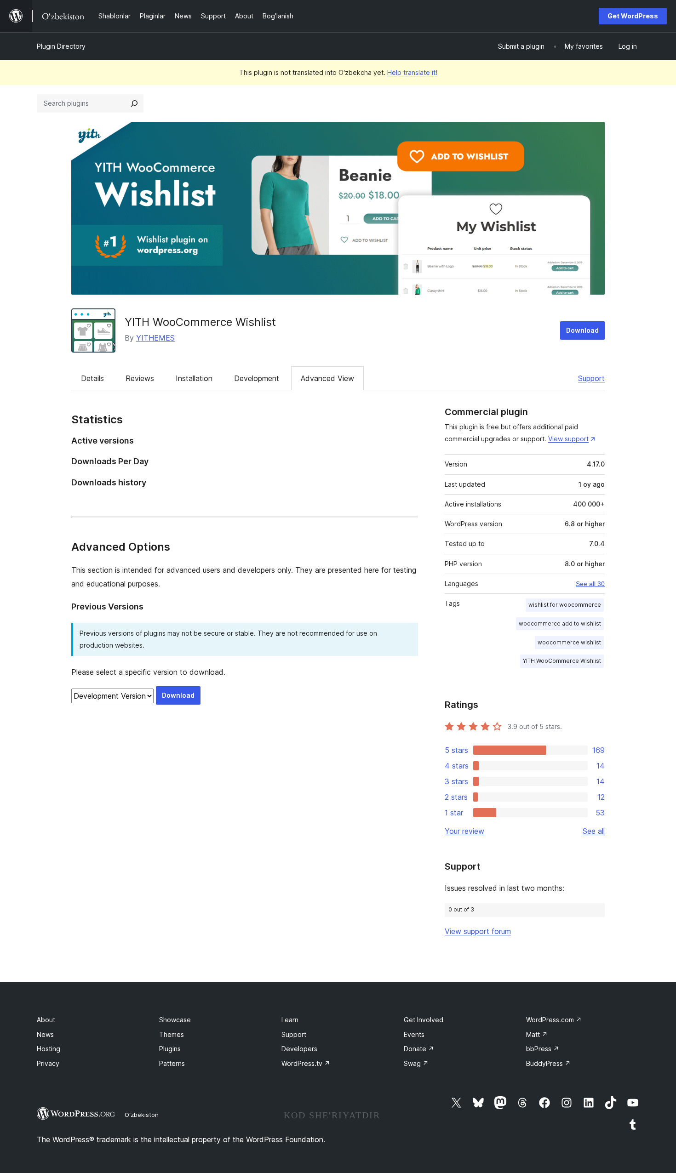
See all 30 (590, 583)
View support (568, 439)
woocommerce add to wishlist (560, 623)
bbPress (542, 1049)
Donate (419, 1049)
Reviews (140, 378)
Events (414, 1034)
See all (594, 831)
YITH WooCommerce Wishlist (200, 322)
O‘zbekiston (142, 1114)
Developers (299, 1049)
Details (92, 378)
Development (256, 378)
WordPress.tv (305, 1063)
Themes (171, 1034)
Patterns (172, 1063)
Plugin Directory (61, 46)
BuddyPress (548, 1063)
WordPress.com (554, 1020)
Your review (464, 831)
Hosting (48, 1049)
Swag (416, 1063)
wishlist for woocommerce (564, 604)
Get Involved (423, 1020)
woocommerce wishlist (569, 642)
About (46, 1020)
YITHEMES (155, 337)
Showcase (175, 1020)
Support (591, 378)
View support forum (478, 931)
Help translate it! (412, 72)
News (45, 1034)
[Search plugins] (134, 103)
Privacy (48, 1063)
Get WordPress (632, 16)
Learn (289, 1020)
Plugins (170, 1049)
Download (582, 330)
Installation (194, 378)
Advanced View (327, 378)
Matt (537, 1034)
